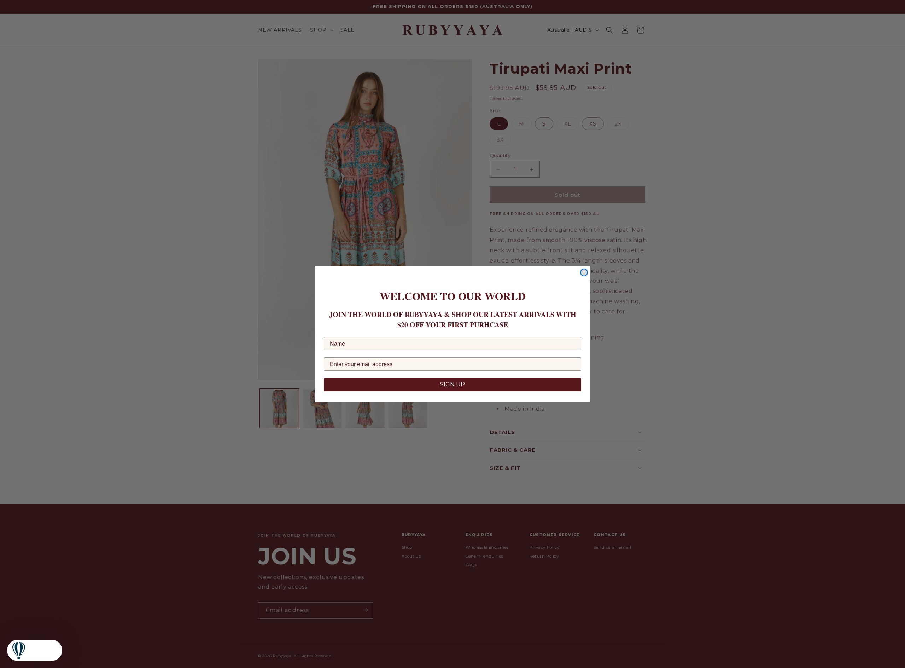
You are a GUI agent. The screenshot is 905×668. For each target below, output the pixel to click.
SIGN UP (452, 384)
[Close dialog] (584, 272)
